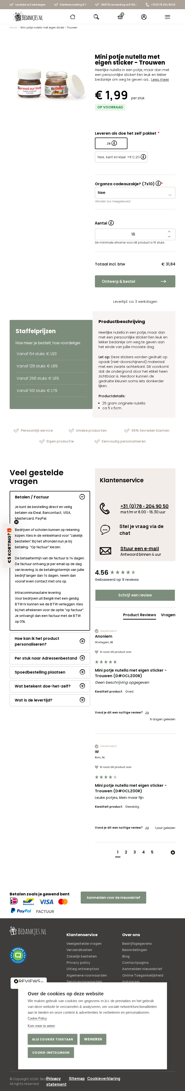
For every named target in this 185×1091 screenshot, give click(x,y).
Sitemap (77, 1078)
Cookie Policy (37, 1018)
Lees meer (160, 79)
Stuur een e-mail (139, 548)
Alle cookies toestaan (52, 1039)
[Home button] (72, 17)
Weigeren (93, 1039)
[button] (117, 852)
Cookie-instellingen (50, 1053)
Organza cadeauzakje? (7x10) (125, 184)
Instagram (131, 981)
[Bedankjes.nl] (27, 16)
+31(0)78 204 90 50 (163, 4)
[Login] (144, 17)
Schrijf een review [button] (135, 595)
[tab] (139, 616)
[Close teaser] (16, 522)
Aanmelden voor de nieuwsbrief (113, 897)
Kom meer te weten (41, 1026)
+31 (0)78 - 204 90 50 (144, 506)
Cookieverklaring (103, 1078)
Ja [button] (147, 712)
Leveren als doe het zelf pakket (125, 133)
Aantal (104, 221)
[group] (135, 572)
